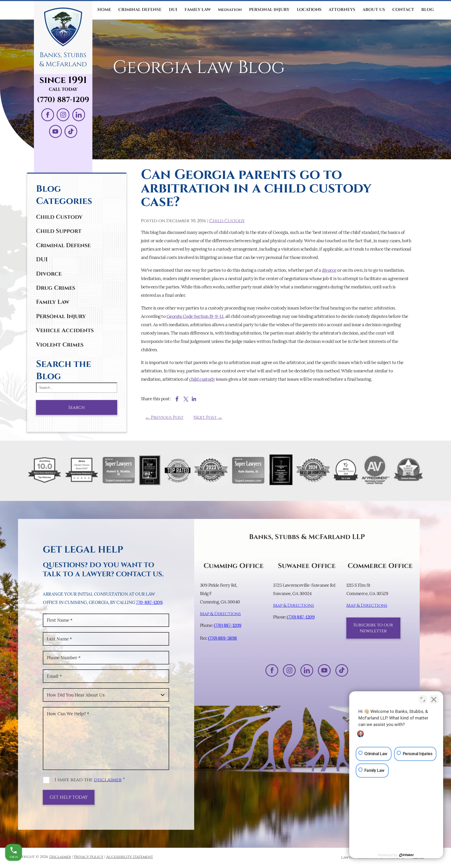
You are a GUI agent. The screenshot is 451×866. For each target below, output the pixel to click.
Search (76, 407)
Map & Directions (220, 614)
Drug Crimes (55, 288)
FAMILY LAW (198, 10)
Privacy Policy (88, 857)
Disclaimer (60, 857)
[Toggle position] (423, 699)
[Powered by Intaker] (406, 855)
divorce (329, 270)
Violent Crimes (60, 345)
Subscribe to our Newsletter (373, 628)
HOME (104, 10)
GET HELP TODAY (69, 797)
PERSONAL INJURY (269, 10)
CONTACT (403, 10)
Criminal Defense (63, 245)
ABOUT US (374, 10)
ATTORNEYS (342, 10)
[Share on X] (185, 399)
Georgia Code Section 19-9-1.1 (195, 316)
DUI (173, 10)
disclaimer (108, 780)
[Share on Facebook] (177, 399)
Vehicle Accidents (65, 330)
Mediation (230, 10)
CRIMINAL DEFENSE (140, 10)
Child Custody (59, 217)
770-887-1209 (149, 602)
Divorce (49, 274)
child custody (202, 379)
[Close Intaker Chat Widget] (434, 699)
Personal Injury (61, 316)
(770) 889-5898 (222, 638)
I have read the (90, 780)
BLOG (427, 10)
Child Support (58, 231)
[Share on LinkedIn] (194, 399)
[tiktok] (70, 131)
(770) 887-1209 (63, 100)
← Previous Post (164, 417)
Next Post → (207, 417)
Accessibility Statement (129, 857)
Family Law (52, 302)
